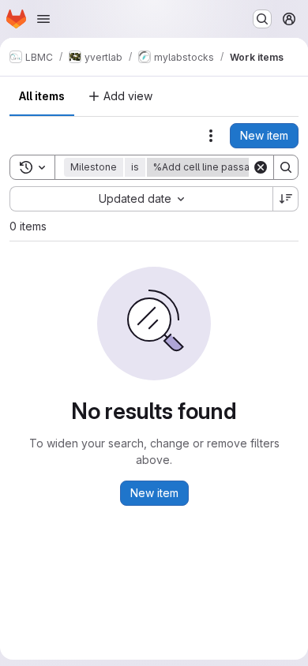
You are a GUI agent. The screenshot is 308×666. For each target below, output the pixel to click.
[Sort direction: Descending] (286, 198)
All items (42, 96)
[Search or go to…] (262, 18)
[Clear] (260, 167)
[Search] (286, 167)
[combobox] (140, 198)
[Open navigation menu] (43, 19)
